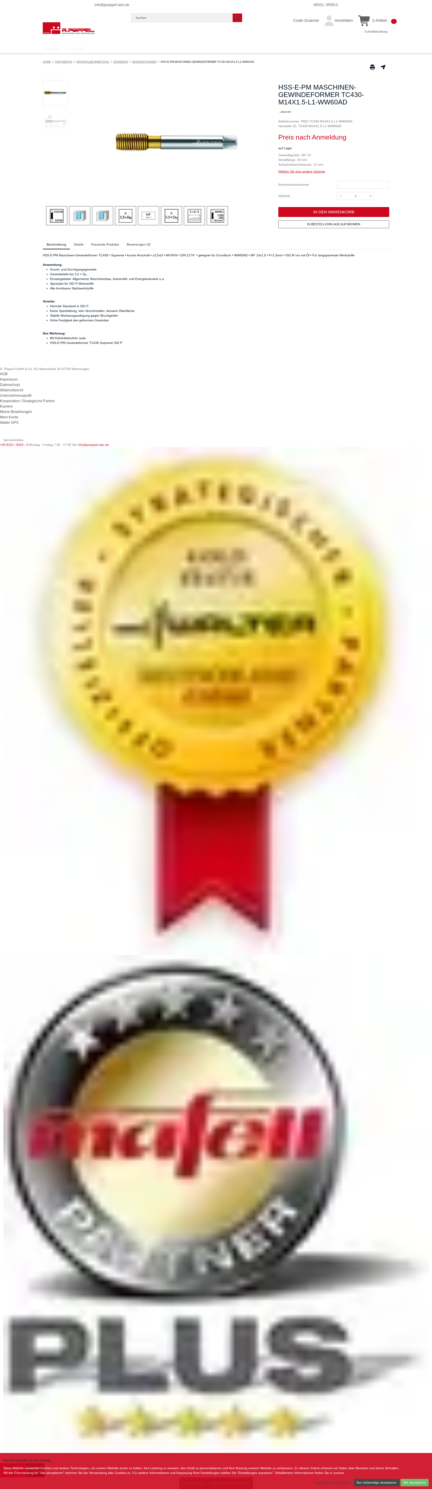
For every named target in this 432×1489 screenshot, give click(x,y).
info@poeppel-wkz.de (111, 5)
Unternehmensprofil (16, 395)
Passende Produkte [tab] (105, 244)
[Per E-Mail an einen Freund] (383, 67)
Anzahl (284, 196)
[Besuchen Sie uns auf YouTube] (10, 434)
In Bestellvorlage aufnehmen (333, 224)
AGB (4, 374)
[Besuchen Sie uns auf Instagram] (17, 434)
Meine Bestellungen (16, 412)
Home (47, 61)
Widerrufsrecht (11, 390)
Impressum (9, 379)
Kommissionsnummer (293, 184)
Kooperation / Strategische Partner (27, 401)
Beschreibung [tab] (56, 244)
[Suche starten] (237, 18)
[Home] (68, 28)
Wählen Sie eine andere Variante (301, 171)
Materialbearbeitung (92, 61)
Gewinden (120, 61)
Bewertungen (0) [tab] (139, 244)
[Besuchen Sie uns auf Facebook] (3, 434)
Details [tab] (78, 244)
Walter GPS (9, 422)
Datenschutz (10, 385)
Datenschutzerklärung (360, 1473)
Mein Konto (9, 417)
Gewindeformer (144, 61)
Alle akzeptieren (414, 1482)
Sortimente (63, 61)
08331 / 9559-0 (326, 5)
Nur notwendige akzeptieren (377, 1482)
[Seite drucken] (372, 67)
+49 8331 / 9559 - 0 (14, 445)
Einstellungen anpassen (333, 1482)
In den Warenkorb (333, 212)
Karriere (6, 406)
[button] (55, 92)
